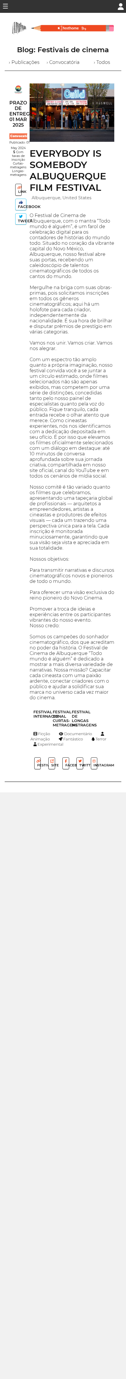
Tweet (21, 221)
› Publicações (24, 62)
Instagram (95, 765)
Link (19, 192)
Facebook (21, 207)
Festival (38, 765)
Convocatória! (21, 136)
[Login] (121, 6)
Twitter (81, 765)
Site (52, 765)
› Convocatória (63, 62)
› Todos (102, 62)
